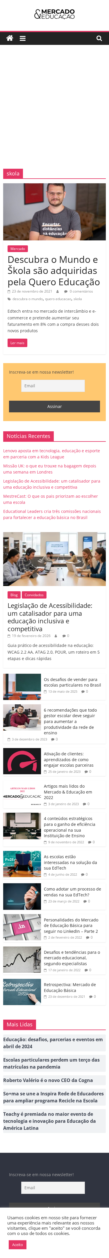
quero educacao (58, 298)
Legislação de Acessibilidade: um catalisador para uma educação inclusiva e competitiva (50, 617)
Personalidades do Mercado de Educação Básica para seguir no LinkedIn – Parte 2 (71, 925)
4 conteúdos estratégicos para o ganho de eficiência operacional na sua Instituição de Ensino (69, 827)
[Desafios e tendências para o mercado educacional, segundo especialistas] (22, 949)
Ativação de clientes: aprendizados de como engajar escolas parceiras (69, 759)
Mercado (17, 248)
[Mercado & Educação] (9, 38)
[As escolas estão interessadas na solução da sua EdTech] (22, 854)
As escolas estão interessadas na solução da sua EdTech (70, 862)
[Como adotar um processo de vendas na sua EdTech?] (22, 886)
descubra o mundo (27, 298)
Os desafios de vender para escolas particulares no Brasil (72, 682)
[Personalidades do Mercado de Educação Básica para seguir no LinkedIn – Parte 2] (22, 917)
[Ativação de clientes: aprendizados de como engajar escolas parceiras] (22, 751)
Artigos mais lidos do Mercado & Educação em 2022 (68, 791)
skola (78, 298)
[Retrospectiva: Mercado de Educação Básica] (22, 982)
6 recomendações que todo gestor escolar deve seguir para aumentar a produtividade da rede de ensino (70, 721)
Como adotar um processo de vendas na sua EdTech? (72, 892)
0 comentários (81, 291)
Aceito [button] (17, 1244)
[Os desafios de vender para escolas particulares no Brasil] (22, 677)
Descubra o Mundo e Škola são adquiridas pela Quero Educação (54, 270)
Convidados (34, 594)
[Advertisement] (54, 111)
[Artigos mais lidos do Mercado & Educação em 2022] (22, 783)
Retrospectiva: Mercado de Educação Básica (70, 987)
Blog (14, 594)
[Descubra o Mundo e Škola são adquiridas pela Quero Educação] (54, 187)
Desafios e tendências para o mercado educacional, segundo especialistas (72, 957)
